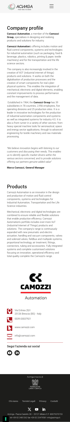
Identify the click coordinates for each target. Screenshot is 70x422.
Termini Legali (28, 401)
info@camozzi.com (25, 335)
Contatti (54, 401)
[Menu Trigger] (51, 6)
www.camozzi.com (25, 327)
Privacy (42, 401)
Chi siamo (13, 401)
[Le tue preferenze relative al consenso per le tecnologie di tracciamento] (6, 419)
